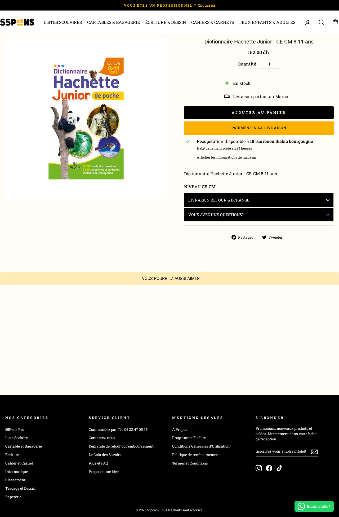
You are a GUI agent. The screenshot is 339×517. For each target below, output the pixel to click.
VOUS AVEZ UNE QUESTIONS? (216, 214)
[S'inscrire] (314, 451)
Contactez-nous (102, 437)
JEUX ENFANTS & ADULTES (267, 22)
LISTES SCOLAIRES (63, 22)
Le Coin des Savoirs (105, 454)
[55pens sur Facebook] (269, 468)
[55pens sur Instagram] (259, 468)
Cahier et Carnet (19, 463)
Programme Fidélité (189, 437)
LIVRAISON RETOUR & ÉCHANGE (218, 200)
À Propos (179, 429)
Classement (15, 479)
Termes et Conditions (190, 463)
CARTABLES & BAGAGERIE (113, 22)
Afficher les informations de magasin (226, 157)
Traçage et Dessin (20, 488)
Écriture (12, 454)
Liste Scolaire (16, 437)
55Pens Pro (14, 429)
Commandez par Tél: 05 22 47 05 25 (118, 429)
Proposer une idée (104, 471)
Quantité (247, 64)
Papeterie (13, 496)
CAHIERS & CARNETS (212, 22)
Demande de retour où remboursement (121, 446)
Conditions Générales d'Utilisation (201, 446)
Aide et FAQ (98, 463)
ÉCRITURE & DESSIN (165, 22)
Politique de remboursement (196, 454)
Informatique (16, 471)
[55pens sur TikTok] (279, 468)
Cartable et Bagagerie (23, 446)
